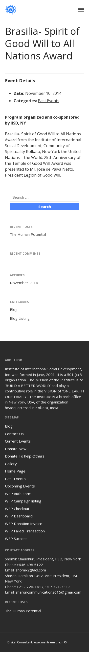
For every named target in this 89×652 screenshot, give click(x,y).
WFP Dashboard (19, 515)
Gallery (11, 463)
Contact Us (14, 433)
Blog (14, 309)
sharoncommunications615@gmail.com (48, 592)
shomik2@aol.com (31, 570)
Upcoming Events (20, 486)
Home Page (15, 471)
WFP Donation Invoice (23, 523)
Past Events (48, 100)
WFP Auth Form (18, 493)
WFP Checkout (17, 508)
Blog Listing (20, 318)
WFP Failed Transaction (25, 530)
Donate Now (15, 448)
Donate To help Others (24, 456)
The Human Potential (28, 234)
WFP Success (16, 538)
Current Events (18, 441)
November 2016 (24, 282)
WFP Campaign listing (23, 501)
